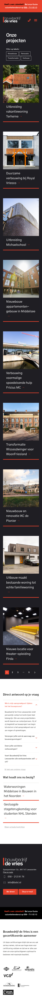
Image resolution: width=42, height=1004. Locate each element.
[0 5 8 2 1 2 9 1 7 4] (29, 20)
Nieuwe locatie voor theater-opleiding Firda (19, 654)
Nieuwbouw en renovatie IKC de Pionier (17, 516)
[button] (35, 20)
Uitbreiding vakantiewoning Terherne (17, 111)
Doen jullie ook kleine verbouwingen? (13, 747)
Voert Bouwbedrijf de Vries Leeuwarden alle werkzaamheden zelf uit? (20, 759)
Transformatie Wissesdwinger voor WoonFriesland (20, 449)
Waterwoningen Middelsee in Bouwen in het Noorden (20, 791)
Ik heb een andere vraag (15, 769)
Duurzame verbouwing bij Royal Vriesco (20, 178)
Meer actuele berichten (15, 827)
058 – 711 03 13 (30, 8)
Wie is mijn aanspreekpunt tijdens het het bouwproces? (18, 705)
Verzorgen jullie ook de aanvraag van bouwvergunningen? (20, 737)
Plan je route (8, 872)
